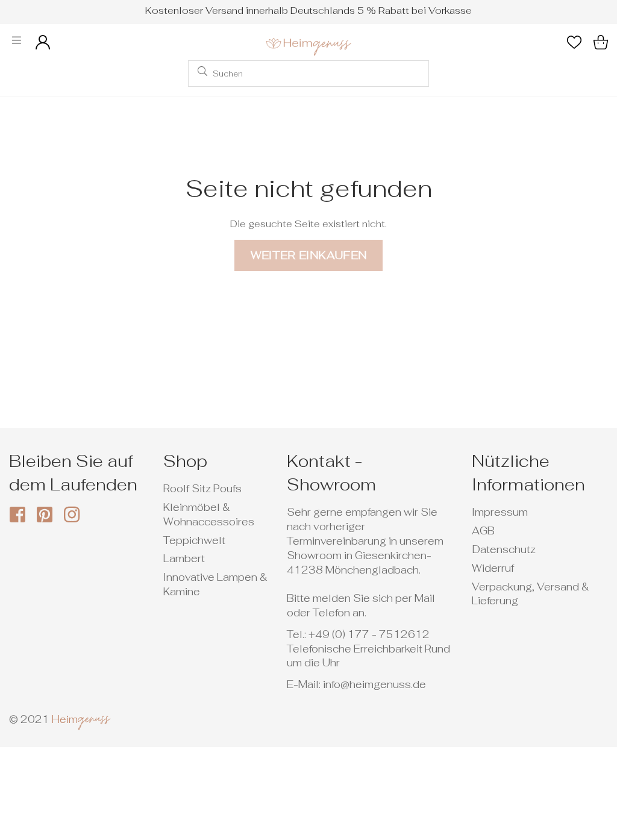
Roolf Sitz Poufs (202, 488)
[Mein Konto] (43, 42)
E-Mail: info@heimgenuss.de (356, 684)
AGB (483, 530)
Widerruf (493, 568)
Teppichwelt (194, 540)
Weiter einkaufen (309, 255)
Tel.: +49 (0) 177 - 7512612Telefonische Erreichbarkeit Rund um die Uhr (368, 649)
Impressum (500, 512)
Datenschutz (504, 549)
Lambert (184, 558)
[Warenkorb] (601, 42)
